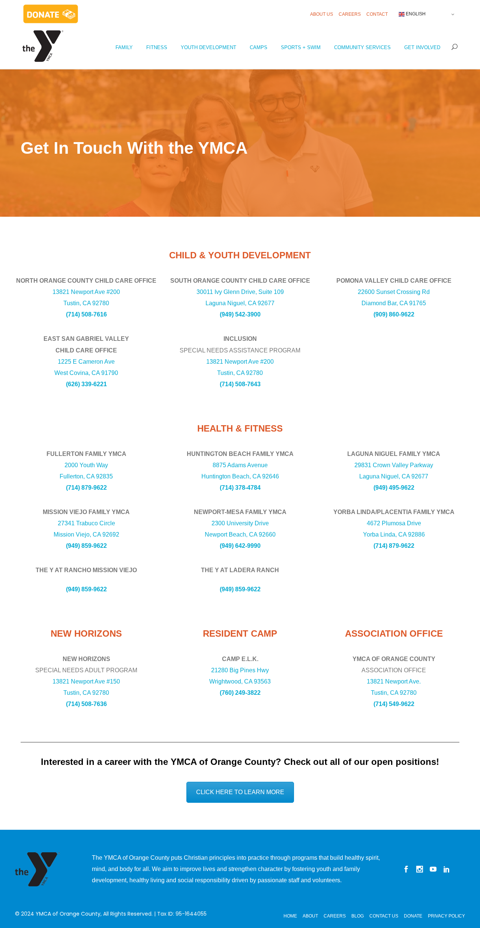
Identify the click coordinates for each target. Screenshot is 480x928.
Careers (350, 14)
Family (124, 47)
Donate (413, 916)
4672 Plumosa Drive (394, 523)
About (310, 916)
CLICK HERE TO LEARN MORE (240, 792)
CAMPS (258, 47)
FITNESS (156, 47)
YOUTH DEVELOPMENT (208, 47)
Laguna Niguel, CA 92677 (240, 303)
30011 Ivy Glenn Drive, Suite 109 (240, 292)
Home (290, 916)
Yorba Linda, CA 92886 (394, 534)
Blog (357, 916)
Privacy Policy (446, 916)
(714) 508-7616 (86, 314)
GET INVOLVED (422, 47)
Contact (377, 14)
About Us (321, 14)
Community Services (362, 47)
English (415, 13)
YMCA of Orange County (68, 914)
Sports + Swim (301, 47)
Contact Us (383, 916)
